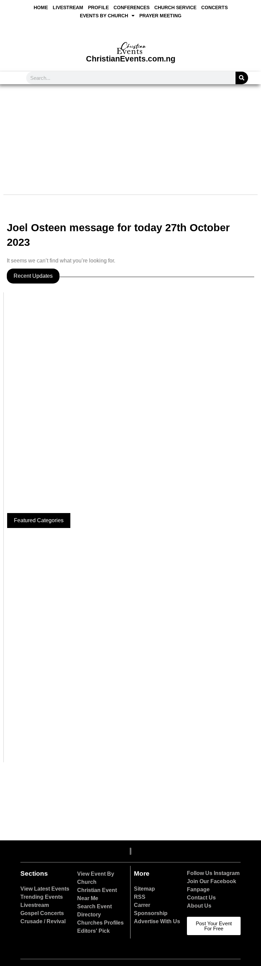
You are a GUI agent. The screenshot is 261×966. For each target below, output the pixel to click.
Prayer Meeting (160, 15)
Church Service (175, 7)
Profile (98, 7)
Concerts (214, 7)
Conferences (132, 7)
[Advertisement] (130, 135)
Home (41, 7)
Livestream (68, 7)
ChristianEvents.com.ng (130, 58)
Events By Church (104, 15)
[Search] (242, 78)
